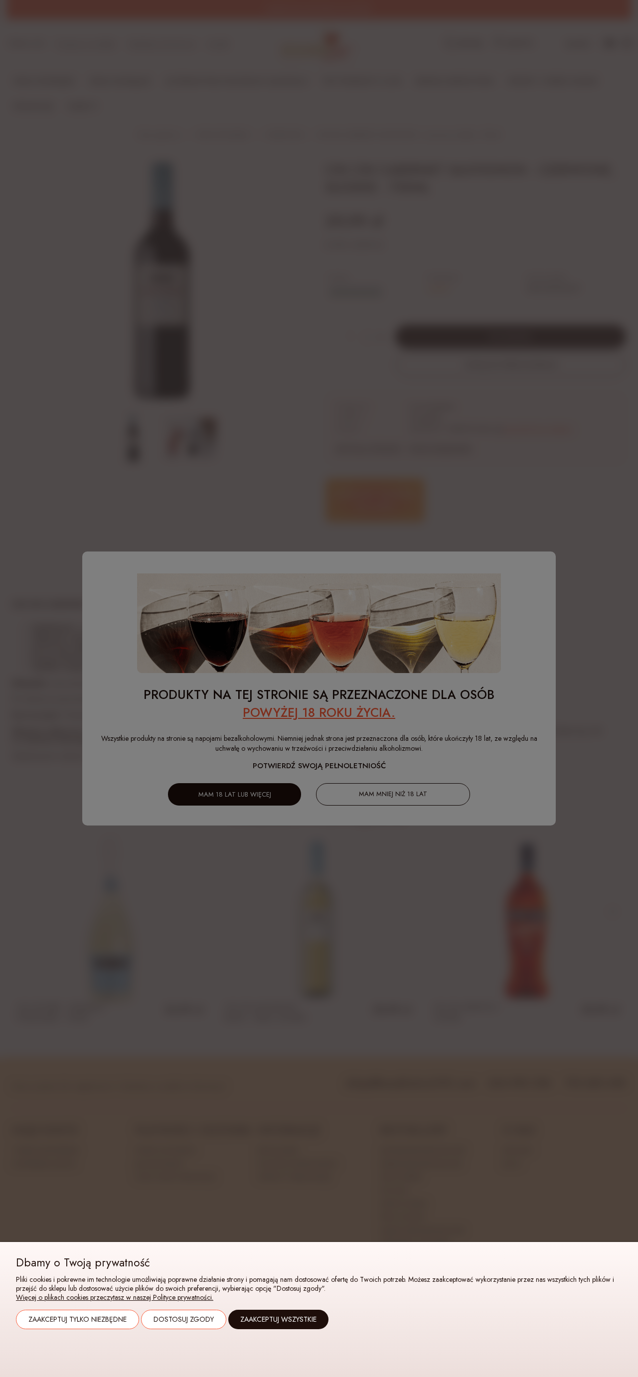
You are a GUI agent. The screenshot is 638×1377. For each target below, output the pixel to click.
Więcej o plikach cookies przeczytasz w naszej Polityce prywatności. (114, 1297)
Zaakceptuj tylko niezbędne (77, 1319)
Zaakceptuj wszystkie (278, 1319)
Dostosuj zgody (184, 1319)
